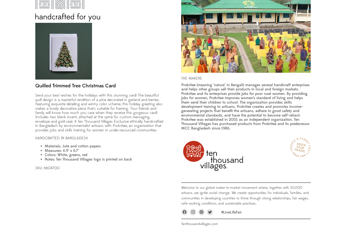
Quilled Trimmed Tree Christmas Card (75, 86)
